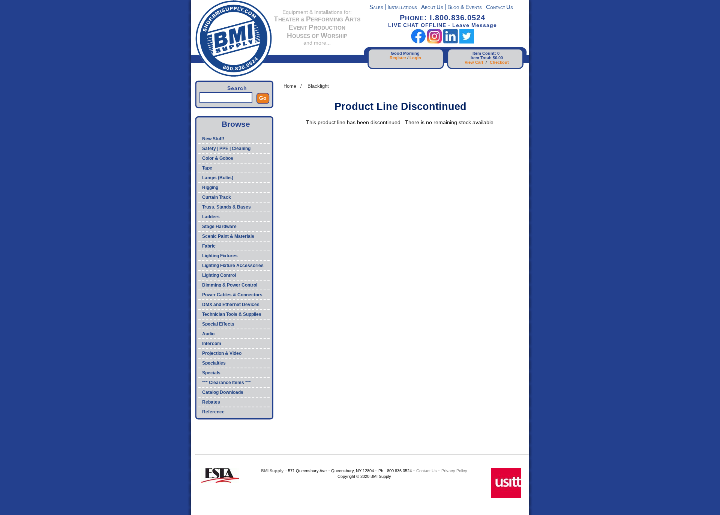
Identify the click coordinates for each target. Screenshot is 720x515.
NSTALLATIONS (402, 8)
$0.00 (498, 58)
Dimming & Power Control (229, 285)
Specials (211, 372)
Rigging (210, 187)
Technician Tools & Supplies (231, 314)
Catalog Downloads (222, 392)
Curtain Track (216, 197)
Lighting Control (219, 275)
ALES (376, 8)
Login (415, 58)
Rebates (211, 402)
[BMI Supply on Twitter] (466, 42)
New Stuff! (213, 138)
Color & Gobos (217, 158)
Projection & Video (222, 353)
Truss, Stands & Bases (226, 207)
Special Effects (218, 324)
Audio (208, 333)
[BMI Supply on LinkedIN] (450, 42)
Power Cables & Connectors (232, 294)
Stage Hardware (219, 226)
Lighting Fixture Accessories (233, 265)
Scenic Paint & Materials (228, 236)
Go (263, 98)
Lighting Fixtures (220, 255)
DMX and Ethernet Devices (231, 304)
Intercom (211, 343)
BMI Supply (272, 470)
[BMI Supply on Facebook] (418, 42)
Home (290, 86)
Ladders (211, 216)
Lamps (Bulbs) (217, 177)
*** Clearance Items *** (226, 382)
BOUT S (432, 8)
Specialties (214, 363)
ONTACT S (499, 8)
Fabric (209, 246)
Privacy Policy (454, 470)
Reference (213, 411)
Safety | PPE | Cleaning (226, 148)
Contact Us (426, 470)
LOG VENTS (464, 8)
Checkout (499, 62)
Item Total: (481, 58)
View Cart (474, 62)
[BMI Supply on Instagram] (434, 42)
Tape (207, 168)
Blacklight (318, 86)
